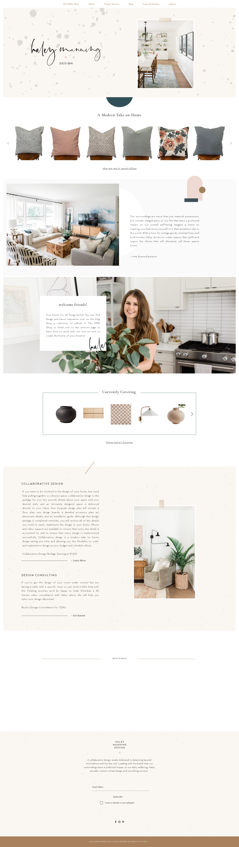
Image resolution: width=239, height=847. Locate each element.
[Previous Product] (8, 143)
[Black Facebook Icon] (115, 821)
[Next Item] (192, 414)
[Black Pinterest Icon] (123, 821)
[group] (119, 143)
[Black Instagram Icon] (119, 821)
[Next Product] (231, 143)
